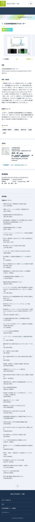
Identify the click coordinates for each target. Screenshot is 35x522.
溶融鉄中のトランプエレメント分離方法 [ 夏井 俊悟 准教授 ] (14, 370)
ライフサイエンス (11, 17)
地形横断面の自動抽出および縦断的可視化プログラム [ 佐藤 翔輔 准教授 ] (17, 417)
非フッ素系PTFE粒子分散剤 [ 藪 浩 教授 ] (10, 352)
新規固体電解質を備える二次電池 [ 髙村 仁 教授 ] (12, 228)
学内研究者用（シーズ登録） (9, 508)
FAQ (3, 504)
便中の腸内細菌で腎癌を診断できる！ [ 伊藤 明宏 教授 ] (13, 477)
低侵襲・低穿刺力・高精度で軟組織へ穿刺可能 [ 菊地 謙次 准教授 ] (16, 365)
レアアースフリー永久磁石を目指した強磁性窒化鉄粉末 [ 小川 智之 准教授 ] (17, 338)
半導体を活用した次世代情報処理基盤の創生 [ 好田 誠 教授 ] (15, 423)
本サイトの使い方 (6, 500)
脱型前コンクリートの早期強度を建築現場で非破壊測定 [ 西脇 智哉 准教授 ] (17, 447)
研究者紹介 (15, 165)
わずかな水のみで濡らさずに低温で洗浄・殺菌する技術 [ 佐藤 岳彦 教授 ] (17, 429)
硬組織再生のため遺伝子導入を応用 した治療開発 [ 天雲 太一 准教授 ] (16, 272)
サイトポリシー (6, 512)
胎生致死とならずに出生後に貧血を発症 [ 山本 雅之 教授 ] (14, 246)
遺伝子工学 (23, 129)
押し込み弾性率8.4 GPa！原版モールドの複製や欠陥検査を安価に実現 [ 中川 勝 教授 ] (18, 265)
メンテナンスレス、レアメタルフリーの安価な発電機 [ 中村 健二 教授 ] (17, 234)
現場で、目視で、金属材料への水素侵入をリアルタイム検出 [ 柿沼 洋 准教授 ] (17, 454)
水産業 (30, 129)
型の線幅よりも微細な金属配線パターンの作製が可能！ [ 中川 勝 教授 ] (17, 258)
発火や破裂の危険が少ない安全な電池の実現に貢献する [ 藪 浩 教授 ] (17, 358)
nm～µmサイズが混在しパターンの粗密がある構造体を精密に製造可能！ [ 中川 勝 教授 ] (18, 325)
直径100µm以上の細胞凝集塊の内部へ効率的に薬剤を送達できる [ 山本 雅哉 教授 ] (18, 298)
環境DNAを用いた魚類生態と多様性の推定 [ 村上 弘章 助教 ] (15, 205)
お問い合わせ (8, 29)
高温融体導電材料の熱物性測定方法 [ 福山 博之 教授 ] (13, 215)
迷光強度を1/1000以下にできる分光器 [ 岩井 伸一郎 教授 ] (13, 461)
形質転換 (16, 129)
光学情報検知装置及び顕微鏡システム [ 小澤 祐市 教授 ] (13, 277)
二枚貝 (4, 133)
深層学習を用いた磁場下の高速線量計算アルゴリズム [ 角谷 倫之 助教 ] (17, 383)
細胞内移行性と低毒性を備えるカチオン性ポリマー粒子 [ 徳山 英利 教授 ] (17, 345)
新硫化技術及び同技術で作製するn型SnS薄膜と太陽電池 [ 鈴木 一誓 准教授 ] (18, 376)
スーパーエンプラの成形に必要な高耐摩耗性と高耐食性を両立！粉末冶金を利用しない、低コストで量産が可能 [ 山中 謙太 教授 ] (17, 290)
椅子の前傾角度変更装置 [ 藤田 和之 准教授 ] (10, 388)
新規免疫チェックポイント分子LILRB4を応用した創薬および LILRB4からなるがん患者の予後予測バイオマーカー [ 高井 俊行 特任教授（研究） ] (18, 312)
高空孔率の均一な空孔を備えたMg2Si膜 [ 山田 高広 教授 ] (14, 412)
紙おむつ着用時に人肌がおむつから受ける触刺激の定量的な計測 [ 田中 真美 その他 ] (17, 240)
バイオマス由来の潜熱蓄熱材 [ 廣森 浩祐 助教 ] (11, 332)
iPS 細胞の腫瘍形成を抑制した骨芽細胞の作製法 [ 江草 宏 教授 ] (16, 319)
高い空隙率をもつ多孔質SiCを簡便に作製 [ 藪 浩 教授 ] (14, 435)
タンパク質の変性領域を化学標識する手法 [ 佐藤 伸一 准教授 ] (14, 441)
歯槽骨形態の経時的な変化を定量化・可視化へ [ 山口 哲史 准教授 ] (16, 466)
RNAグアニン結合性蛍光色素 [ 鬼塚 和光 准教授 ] (11, 472)
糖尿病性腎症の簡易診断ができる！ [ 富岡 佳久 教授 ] (13, 283)
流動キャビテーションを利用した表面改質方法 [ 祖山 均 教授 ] (16, 210)
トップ (3, 17)
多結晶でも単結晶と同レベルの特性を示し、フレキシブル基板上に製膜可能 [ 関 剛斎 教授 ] (17, 394)
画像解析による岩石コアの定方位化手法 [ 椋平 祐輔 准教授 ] (14, 406)
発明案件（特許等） (7, 129)
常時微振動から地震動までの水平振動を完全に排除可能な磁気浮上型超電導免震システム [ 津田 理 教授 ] (17, 222)
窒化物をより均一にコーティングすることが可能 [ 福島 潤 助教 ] (16, 305)
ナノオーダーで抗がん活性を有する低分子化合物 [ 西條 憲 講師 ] (16, 252)
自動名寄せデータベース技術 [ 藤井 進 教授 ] (11, 401)
